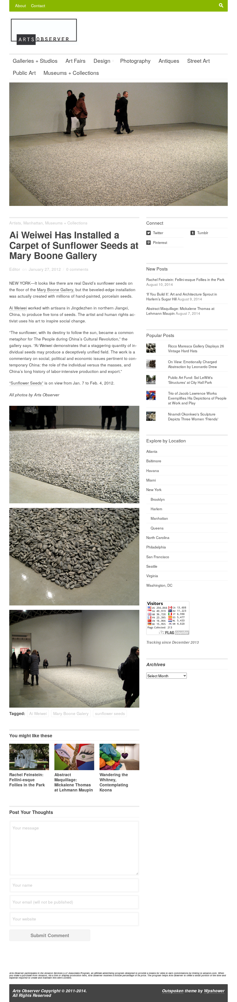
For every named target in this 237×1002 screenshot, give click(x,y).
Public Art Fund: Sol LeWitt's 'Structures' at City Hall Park (190, 380)
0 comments (77, 269)
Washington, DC (159, 585)
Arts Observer (26, 990)
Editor (14, 269)
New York (154, 489)
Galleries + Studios (35, 60)
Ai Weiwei (18, 308)
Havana (152, 470)
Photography (135, 60)
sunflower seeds (110, 713)
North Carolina (157, 537)
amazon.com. (210, 973)
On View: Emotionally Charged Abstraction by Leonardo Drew (192, 364)
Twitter (155, 232)
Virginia (152, 575)
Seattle (151, 566)
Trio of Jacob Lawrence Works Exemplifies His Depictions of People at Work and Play (197, 398)
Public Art (24, 72)
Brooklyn (158, 499)
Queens (157, 527)
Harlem (156, 508)
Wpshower (214, 990)
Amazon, (43, 975)
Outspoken (173, 990)
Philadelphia (156, 546)
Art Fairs (75, 60)
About (20, 5)
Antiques (169, 60)
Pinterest (157, 242)
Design (102, 60)
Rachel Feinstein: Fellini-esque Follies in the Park (27, 780)
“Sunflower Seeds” (26, 383)
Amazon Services (53, 973)
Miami (151, 479)
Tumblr (199, 232)
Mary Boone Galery (71, 713)
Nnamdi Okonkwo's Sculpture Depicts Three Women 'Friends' (193, 416)
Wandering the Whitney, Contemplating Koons (114, 782)
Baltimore (153, 460)
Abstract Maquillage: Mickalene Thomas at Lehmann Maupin (73, 782)
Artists (15, 223)
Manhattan (33, 223)
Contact (38, 5)
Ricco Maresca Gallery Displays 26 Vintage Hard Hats (196, 348)
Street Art (198, 60)
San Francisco (157, 556)
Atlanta (151, 451)
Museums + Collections (71, 72)
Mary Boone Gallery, (55, 289)
